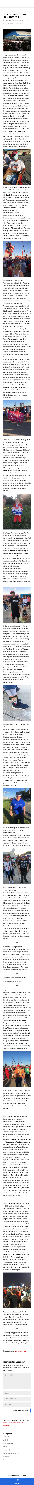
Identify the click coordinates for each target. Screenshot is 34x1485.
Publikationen (13, 1476)
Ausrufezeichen (8, 1443)
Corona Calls (7, 1450)
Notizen (6, 1456)
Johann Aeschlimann (11, 20)
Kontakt (17, 1483)
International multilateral (11, 1453)
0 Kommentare (18, 23)
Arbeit (23, 1476)
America (5, 23)
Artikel (11, 23)
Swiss (5, 1460)
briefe (5, 1446)
